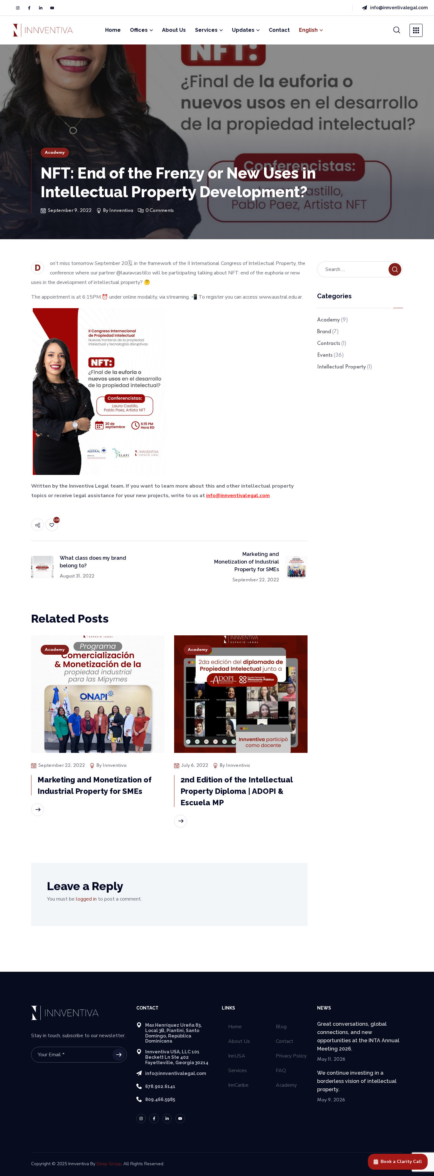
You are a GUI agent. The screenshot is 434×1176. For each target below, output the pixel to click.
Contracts (331, 343)
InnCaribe (238, 1085)
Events (330, 355)
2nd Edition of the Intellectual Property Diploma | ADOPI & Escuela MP (236, 791)
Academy (55, 153)
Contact (284, 1041)
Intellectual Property (344, 367)
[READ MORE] (37, 809)
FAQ (281, 1070)
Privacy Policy (291, 1055)
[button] (397, 30)
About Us (239, 1041)
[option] (97, 733)
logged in (86, 899)
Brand (328, 332)
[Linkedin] (41, 8)
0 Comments (160, 210)
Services (237, 1070)
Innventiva (121, 210)
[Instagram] (18, 8)
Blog (281, 1026)
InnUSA (236, 1055)
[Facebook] (29, 8)
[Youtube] (52, 8)
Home (235, 1026)
